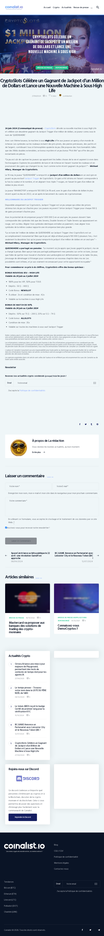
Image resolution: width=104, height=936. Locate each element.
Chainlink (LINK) (10, 912)
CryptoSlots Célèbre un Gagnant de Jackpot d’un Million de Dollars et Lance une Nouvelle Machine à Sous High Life (31, 747)
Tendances (9, 882)
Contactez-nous (61, 869)
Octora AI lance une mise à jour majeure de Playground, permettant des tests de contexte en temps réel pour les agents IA (30, 669)
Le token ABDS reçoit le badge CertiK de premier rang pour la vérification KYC (30, 709)
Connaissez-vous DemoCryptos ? (68, 627)
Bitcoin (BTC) (10, 888)
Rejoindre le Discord (23, 817)
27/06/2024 (19, 755)
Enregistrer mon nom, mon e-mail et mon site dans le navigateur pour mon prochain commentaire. (53, 493)
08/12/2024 (19, 697)
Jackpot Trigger (32, 178)
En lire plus (36, 452)
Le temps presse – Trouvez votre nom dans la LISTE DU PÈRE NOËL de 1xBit (30, 690)
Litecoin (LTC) (10, 900)
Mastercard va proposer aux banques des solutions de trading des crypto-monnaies (27, 627)
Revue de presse (45, 67)
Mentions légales (61, 863)
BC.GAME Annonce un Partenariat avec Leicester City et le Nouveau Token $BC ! (30, 727)
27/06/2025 (19, 678)
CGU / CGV (58, 851)
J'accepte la (26, 390)
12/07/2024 (19, 733)
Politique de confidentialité (66, 857)
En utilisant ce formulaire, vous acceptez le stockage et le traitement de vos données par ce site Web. (52, 521)
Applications (81, 618)
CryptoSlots (50, 128)
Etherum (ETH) (10, 894)
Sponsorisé (62, 67)
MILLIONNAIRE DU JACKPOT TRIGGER (24, 199)
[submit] (94, 383)
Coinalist (8, 930)
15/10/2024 (19, 715)
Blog (56, 845)
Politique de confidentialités (32, 390)
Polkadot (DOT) (11, 906)
